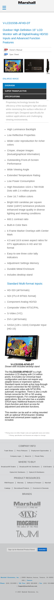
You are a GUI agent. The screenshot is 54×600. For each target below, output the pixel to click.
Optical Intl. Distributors (17, 472)
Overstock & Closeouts (41, 488)
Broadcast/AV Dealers (8, 466)
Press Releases (22, 450)
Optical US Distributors (36, 472)
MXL (27, 514)
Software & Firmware (34, 482)
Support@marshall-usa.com (27, 586)
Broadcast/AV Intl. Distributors (30, 466)
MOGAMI (27, 524)
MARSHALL (27, 504)
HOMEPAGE (27, 3)
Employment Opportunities (40, 450)
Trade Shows (8, 450)
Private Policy (39, 456)
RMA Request (9, 482)
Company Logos (15, 456)
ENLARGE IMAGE (11, 79)
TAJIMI (27, 533)
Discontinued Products (21, 488)
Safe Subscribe (27, 553)
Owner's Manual (15, 50)
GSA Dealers (47, 466)
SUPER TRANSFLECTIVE (16, 91)
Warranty (20, 482)
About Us (28, 456)
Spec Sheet (14, 54)
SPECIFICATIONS (12, 97)
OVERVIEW (10, 85)
